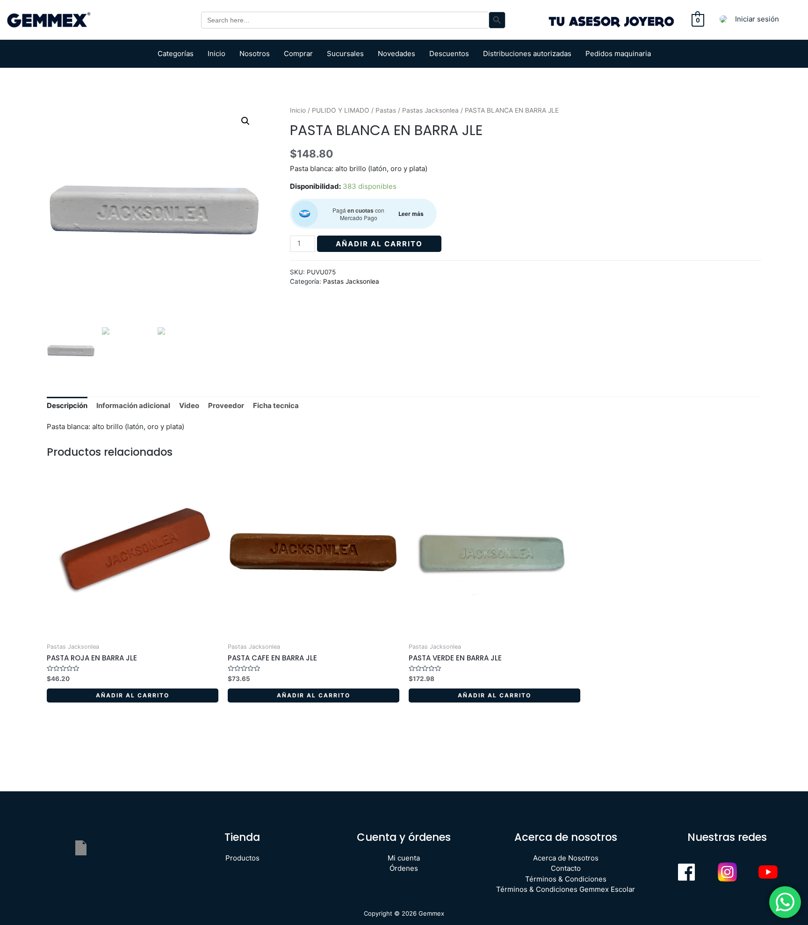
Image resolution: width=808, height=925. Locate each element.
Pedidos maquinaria (618, 53)
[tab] (67, 406)
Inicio (216, 53)
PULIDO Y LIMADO (340, 110)
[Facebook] (686, 872)
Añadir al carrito (379, 243)
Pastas (385, 110)
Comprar (298, 53)
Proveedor (226, 405)
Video (189, 405)
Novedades (396, 53)
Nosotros (254, 53)
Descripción (67, 405)
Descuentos (449, 53)
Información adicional (133, 405)
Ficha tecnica (276, 405)
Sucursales (345, 53)
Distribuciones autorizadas (527, 53)
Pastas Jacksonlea (430, 110)
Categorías (176, 53)
